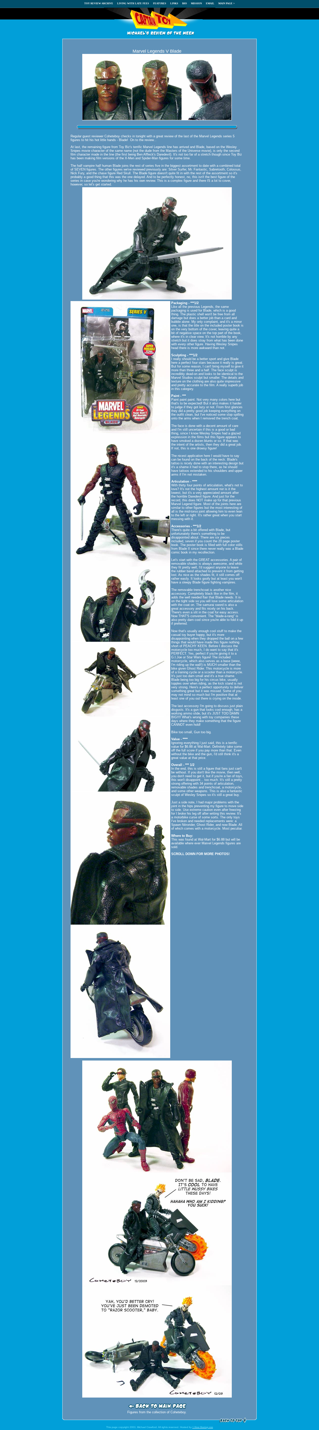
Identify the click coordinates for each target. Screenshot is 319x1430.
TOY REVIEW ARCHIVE (98, 3)
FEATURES (159, 3)
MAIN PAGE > (226, 3)
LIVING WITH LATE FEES (133, 3)
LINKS (174, 3)
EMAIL (210, 3)
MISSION (196, 3)
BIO (184, 3)
